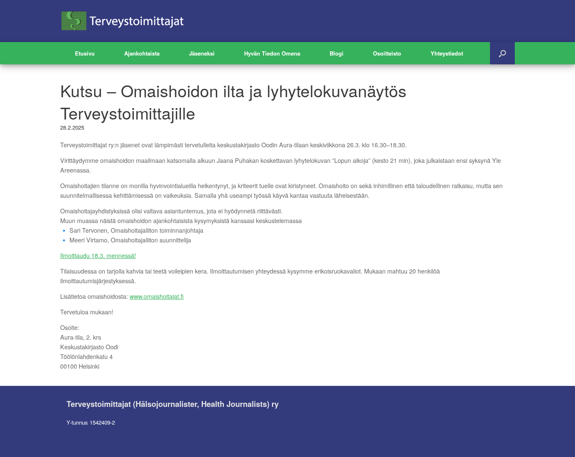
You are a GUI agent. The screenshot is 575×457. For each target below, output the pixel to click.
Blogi (336, 53)
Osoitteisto (387, 53)
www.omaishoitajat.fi (157, 296)
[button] (502, 53)
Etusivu (85, 53)
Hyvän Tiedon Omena (272, 53)
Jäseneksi (202, 53)
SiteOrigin (282, 440)
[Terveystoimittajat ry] (123, 21)
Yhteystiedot (447, 53)
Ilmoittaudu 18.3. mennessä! (98, 255)
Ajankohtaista (142, 53)
